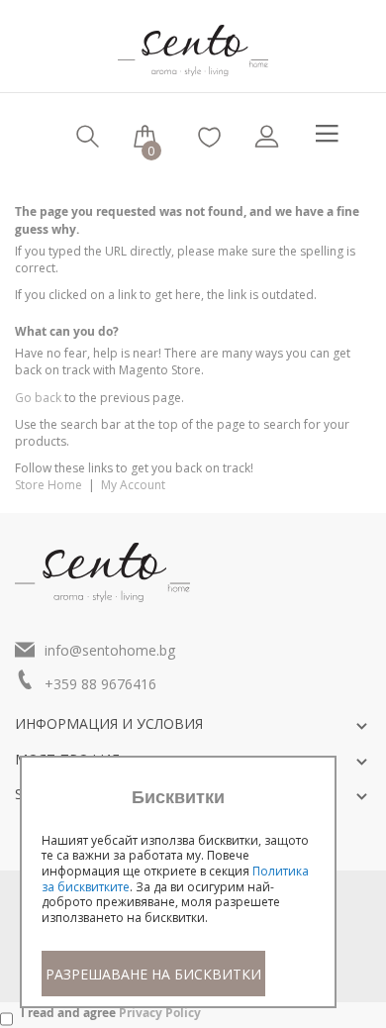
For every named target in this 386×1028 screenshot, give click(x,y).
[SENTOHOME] (193, 43)
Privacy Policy (160, 1012)
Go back (38, 397)
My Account (133, 484)
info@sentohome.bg (110, 650)
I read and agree (111, 1012)
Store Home (48, 484)
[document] (178, 891)
